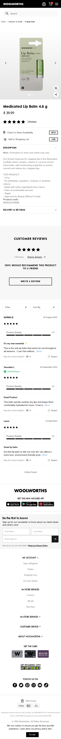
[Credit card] (30, 654)
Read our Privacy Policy (38, 546)
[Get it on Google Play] (29, 504)
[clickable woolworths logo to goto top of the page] (30, 490)
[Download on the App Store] (13, 504)
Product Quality (14, 332)
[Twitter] (21, 685)
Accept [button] (32, 734)
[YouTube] (40, 685)
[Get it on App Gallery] (46, 504)
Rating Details (35, 257)
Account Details (30, 581)
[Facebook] (15, 685)
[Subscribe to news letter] (55, 539)
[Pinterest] (27, 685)
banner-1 (32, 95)
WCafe (31, 601)
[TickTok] (46, 685)
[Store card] (17, 654)
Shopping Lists (30, 575)
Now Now (30, 607)
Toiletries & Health (15, 22)
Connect (30, 595)
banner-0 (29, 95)
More (39, 351)
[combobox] (33, 13)
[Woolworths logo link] (13, 4)
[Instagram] (33, 685)
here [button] (50, 729)
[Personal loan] (43, 654)
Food (3, 22)
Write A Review (30, 281)
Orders (31, 569)
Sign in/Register (30, 563)
